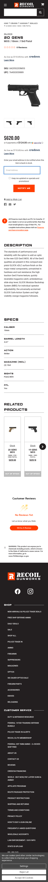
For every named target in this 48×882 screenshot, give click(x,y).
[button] (24, 142)
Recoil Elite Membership (20, 738)
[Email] (10, 204)
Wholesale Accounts (18, 834)
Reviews (11, 765)
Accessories (14, 690)
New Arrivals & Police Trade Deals (24, 612)
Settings (24, 866)
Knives (11, 696)
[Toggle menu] (5, 5)
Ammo (10, 648)
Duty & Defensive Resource (21, 717)
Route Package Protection (21, 792)
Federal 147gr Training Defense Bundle (23, 724)
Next (41, 446)
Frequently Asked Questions (22, 828)
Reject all (24, 871)
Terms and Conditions (18, 810)
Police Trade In (15, 642)
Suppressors (14, 660)
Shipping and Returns (18, 804)
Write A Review (24, 528)
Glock (12, 445)
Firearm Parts (15, 684)
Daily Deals (13, 624)
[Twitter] (14, 204)
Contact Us (13, 759)
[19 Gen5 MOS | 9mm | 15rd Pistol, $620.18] (32, 429)
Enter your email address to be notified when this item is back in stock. (24, 161)
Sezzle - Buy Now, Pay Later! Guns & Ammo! (24, 778)
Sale (10, 630)
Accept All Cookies (24, 877)
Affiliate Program (17, 786)
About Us (12, 753)
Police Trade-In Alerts (19, 732)
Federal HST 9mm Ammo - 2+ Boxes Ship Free (24, 745)
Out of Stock (12, 474)
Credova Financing (17, 771)
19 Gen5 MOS (33, 453)
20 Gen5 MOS (12, 453)
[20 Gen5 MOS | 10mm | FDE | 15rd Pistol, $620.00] (12, 429)
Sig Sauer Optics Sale (18, 678)
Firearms (12, 654)
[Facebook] (5, 204)
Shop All (12, 636)
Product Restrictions (18, 798)
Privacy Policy (15, 816)
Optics (11, 672)
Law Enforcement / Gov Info (21, 840)
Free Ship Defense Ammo (19, 618)
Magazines (13, 666)
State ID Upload (15, 846)
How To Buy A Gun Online (20, 822)
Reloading (13, 702)
